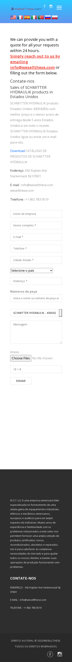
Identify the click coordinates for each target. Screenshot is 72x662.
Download (17, 151)
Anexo (14, 352)
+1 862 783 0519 (37, 199)
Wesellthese (52, 640)
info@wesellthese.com (37, 185)
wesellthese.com (22, 190)
